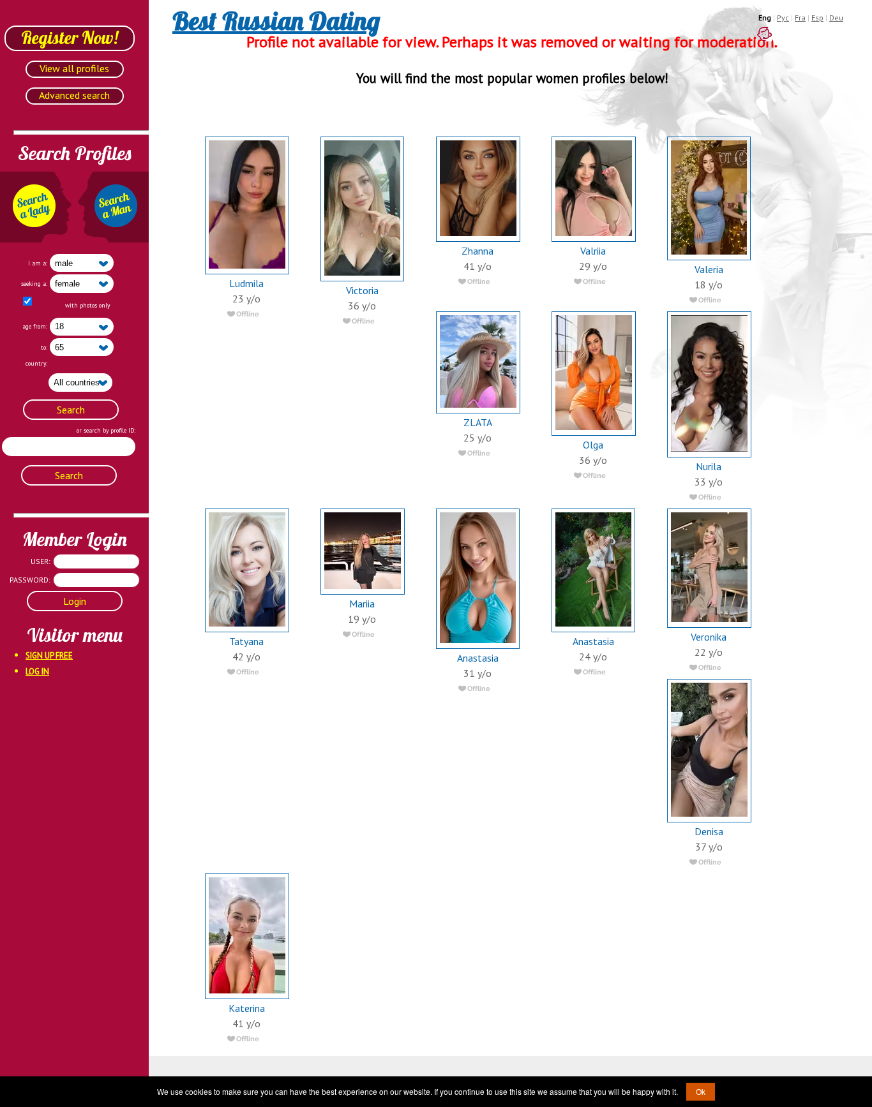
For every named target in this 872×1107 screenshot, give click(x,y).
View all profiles (74, 68)
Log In (37, 671)
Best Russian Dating (276, 20)
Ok (700, 1091)
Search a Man (113, 207)
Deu (836, 17)
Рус (783, 17)
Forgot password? (25, 617)
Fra (800, 17)
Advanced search (74, 95)
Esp (817, 17)
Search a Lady (35, 207)
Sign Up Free (49, 655)
